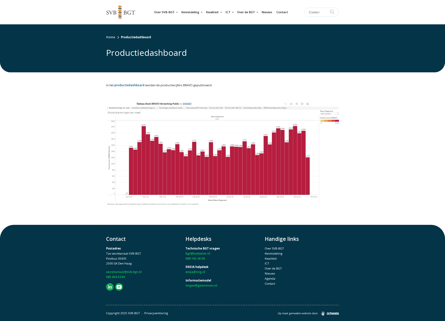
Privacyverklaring (156, 313)
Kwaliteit (212, 12)
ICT (227, 12)
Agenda (270, 278)
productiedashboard (129, 85)
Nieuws (267, 12)
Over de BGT (246, 12)
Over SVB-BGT (164, 12)
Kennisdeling (190, 12)
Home (110, 37)
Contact (282, 12)
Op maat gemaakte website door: (298, 313)
